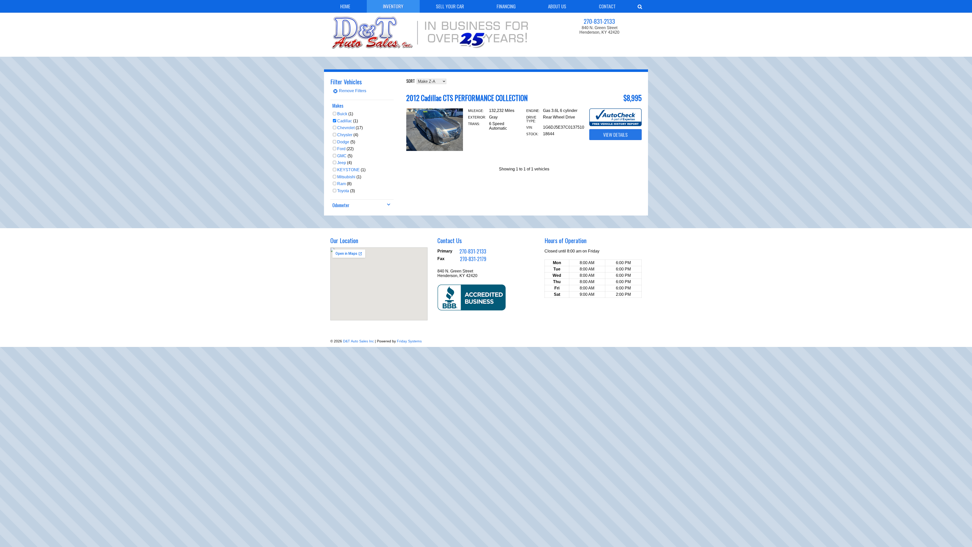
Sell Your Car (450, 6)
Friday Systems (409, 341)
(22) (345, 149)
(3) (346, 191)
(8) (344, 184)
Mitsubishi (346, 177)
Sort (410, 81)
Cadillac (344, 121)
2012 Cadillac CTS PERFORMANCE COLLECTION (467, 98)
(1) (345, 114)
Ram (341, 184)
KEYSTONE (348, 170)
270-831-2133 (599, 21)
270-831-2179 (473, 259)
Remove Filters (352, 91)
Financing (506, 6)
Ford (341, 149)
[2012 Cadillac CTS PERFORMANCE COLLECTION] (434, 149)
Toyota (343, 191)
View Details (615, 134)
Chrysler (344, 135)
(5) (346, 142)
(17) (350, 128)
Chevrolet (346, 128)
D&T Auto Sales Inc (358, 341)
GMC (342, 156)
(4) (347, 135)
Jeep (341, 163)
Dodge (343, 142)
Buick (342, 114)
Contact (607, 6)
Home (345, 6)
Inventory (393, 6)
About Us (557, 6)
